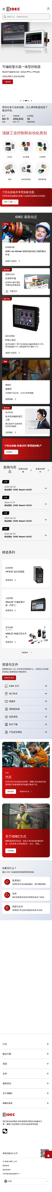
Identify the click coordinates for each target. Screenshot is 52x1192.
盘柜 (9, 179)
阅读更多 (10, 791)
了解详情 (7, 82)
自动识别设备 (26, 179)
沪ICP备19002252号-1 (11, 1174)
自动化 (9, 157)
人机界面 (42, 157)
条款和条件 (7, 1170)
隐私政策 (6, 1165)
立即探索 (10, 851)
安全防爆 (26, 157)
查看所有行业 (24, 791)
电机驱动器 (42, 179)
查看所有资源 (9, 678)
